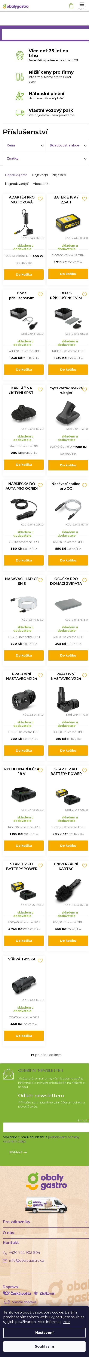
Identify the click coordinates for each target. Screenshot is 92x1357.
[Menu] (82, 6)
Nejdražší (59, 175)
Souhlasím (44, 1346)
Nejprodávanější (16, 184)
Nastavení (44, 1333)
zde (66, 1322)
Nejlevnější (40, 175)
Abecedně (40, 184)
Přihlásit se (18, 1152)
